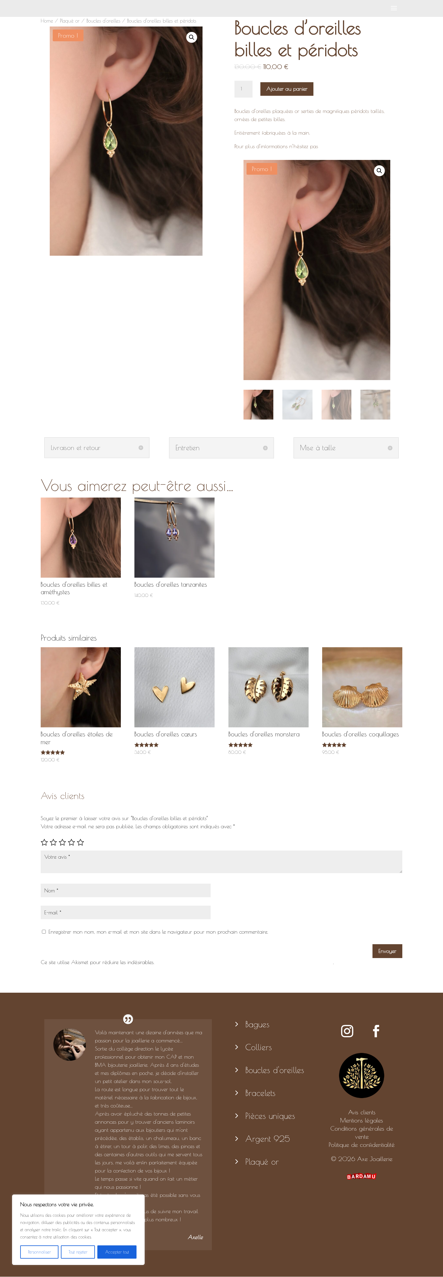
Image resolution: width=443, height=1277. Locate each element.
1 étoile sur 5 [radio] (44, 842)
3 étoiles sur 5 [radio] (62, 842)
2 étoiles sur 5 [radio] (53, 842)
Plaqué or (70, 20)
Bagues (257, 1024)
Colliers (258, 1047)
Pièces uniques (270, 1116)
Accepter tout (117, 1252)
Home (47, 20)
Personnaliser (39, 1252)
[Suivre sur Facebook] (376, 1031)
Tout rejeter (78, 1252)
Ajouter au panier (286, 89)
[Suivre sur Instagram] (347, 1031)
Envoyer (387, 951)
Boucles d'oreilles (103, 20)
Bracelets (260, 1093)
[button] (191, 37)
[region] (78, 1229)
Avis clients (361, 1112)
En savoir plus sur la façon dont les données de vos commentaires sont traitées (244, 962)
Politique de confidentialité (362, 1144)
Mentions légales (361, 1120)
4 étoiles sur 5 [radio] (71, 842)
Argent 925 (267, 1139)
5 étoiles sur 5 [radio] (80, 842)
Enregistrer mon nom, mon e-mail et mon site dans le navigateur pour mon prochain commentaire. (158, 932)
